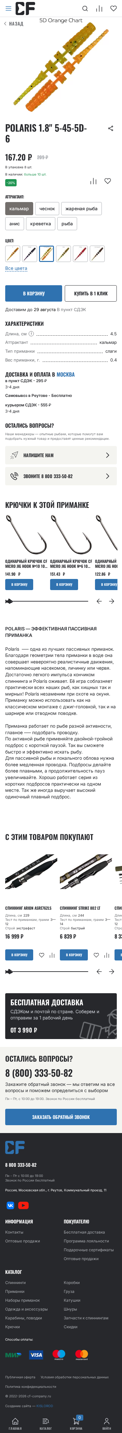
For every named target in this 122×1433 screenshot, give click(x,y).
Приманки (14, 1291)
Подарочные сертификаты (89, 1249)
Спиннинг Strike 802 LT (80, 908)
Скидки (70, 1326)
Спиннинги (15, 1282)
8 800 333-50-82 (20, 1165)
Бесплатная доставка (84, 1232)
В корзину (34, 293)
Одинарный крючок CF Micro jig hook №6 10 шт (71, 564)
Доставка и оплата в (40, 374)
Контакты (14, 1232)
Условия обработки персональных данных (75, 1377)
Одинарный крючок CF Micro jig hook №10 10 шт (26, 564)
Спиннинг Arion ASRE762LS (28, 908)
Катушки (72, 1300)
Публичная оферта (20, 1377)
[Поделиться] (110, 128)
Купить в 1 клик (91, 293)
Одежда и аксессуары (26, 1309)
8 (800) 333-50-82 (39, 1072)
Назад (16, 23)
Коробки (72, 1282)
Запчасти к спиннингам (86, 1317)
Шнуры (70, 1309)
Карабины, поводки (23, 1317)
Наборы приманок (22, 1300)
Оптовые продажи (22, 1240)
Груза (69, 1291)
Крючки (12, 1326)
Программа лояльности (86, 1240)
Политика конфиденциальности (30, 1386)
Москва (66, 374)
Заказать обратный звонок (61, 1116)
